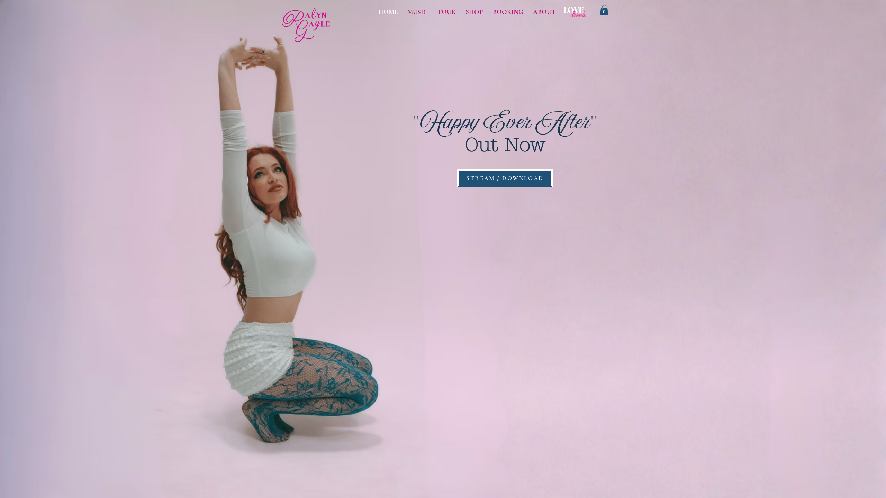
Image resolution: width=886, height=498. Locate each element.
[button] (604, 10)
